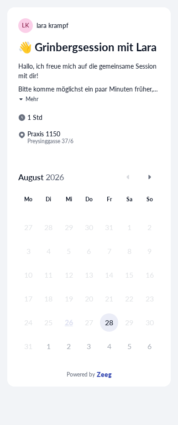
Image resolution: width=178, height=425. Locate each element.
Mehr (32, 99)
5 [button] (129, 346)
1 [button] (49, 346)
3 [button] (89, 346)
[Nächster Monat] (150, 177)
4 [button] (109, 346)
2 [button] (69, 346)
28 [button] (109, 322)
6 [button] (149, 346)
